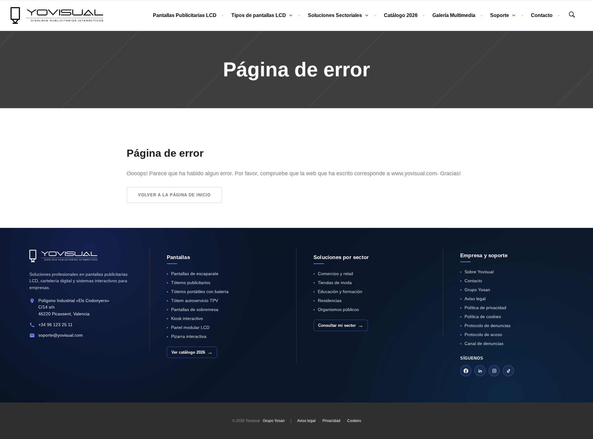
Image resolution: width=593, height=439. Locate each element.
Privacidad (331, 421)
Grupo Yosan (477, 289)
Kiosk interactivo (187, 318)
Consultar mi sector (340, 325)
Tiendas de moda (335, 282)
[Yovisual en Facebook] (465, 370)
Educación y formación (340, 291)
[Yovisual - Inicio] (63, 256)
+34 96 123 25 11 (55, 324)
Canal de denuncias (484, 343)
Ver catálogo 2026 (191, 352)
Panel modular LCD (190, 327)
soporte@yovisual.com (60, 335)
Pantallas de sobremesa (194, 309)
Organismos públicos (338, 309)
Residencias (330, 300)
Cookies (354, 421)
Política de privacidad (485, 307)
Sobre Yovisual (479, 271)
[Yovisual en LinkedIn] (480, 370)
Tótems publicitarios (190, 282)
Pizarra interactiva (188, 336)
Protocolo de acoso (483, 334)
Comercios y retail (335, 273)
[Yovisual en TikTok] (508, 370)
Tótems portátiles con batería (200, 291)
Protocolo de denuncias (488, 325)
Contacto (473, 280)
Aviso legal (475, 298)
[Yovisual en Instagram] (494, 370)
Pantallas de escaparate (194, 273)
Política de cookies (483, 316)
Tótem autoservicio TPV (194, 300)
